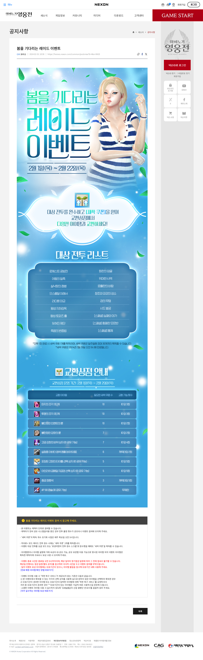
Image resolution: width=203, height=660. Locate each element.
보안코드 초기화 (170, 87)
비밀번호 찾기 (183, 73)
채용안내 (22, 640)
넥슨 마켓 (184, 114)
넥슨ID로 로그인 (177, 65)
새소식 (141, 32)
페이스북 (184, 101)
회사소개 (12, 640)
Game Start (177, 15)
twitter (146, 54)
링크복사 (138, 54)
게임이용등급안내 (44, 640)
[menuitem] (44, 15)
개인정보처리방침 (59, 640)
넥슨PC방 (87, 640)
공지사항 (151, 32)
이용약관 (31, 640)
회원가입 (177, 76)
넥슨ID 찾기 (170, 73)
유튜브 (184, 87)
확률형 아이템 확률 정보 (102, 640)
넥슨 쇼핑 (170, 114)
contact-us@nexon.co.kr (24, 646)
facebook (142, 54)
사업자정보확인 (98, 646)
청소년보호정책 (75, 640)
